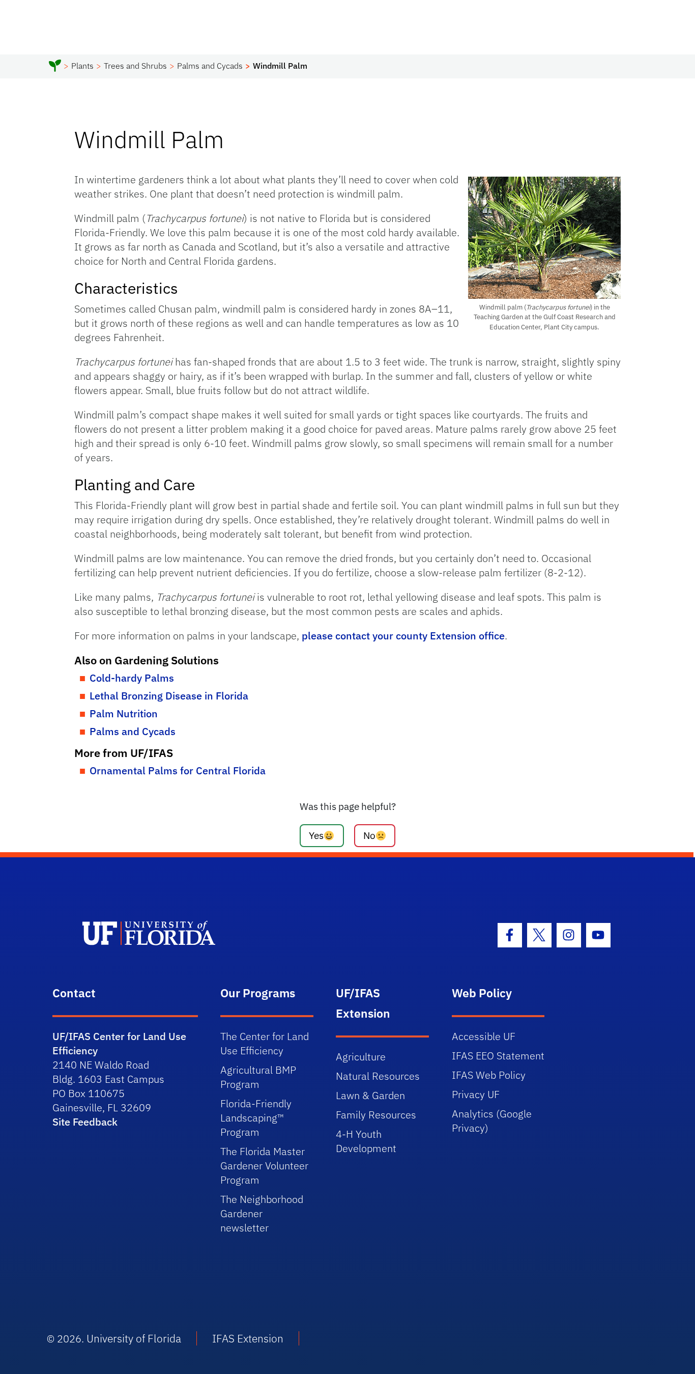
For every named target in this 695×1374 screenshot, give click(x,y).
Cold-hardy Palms (132, 678)
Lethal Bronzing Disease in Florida (169, 696)
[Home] (55, 67)
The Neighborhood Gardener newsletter (261, 1213)
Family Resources (376, 1114)
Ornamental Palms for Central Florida (178, 770)
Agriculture (361, 1056)
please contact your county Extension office (403, 635)
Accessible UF (483, 1036)
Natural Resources (378, 1076)
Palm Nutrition (124, 713)
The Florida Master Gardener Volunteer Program (264, 1165)
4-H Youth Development (366, 1141)
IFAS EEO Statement (498, 1055)
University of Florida (133, 1338)
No (369, 835)
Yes (316, 835)
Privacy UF (476, 1094)
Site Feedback (85, 1122)
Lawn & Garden (370, 1095)
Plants (82, 66)
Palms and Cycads (210, 66)
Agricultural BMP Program (258, 1077)
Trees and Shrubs (135, 66)
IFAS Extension (247, 1338)
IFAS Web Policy (489, 1075)
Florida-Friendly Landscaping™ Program (256, 1118)
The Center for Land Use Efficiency (264, 1043)
